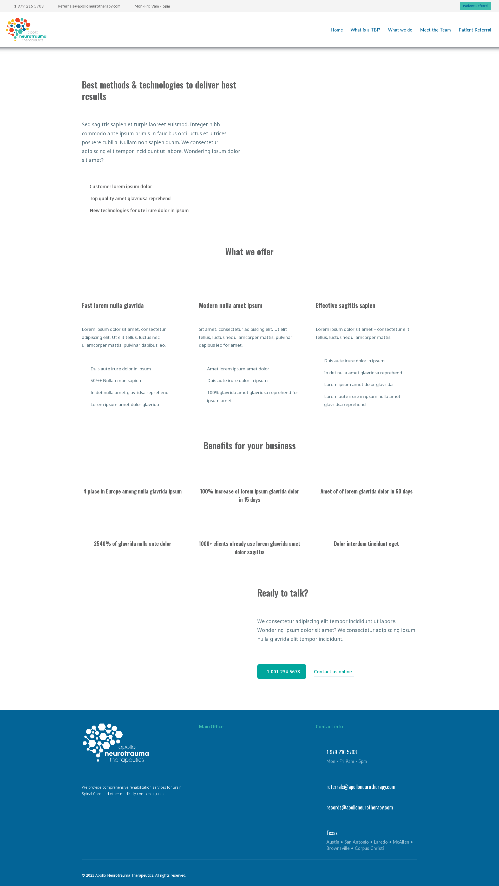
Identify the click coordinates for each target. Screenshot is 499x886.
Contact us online (333, 672)
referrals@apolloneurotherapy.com (360, 786)
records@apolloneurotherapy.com (359, 807)
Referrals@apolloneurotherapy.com (89, 6)
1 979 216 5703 (29, 6)
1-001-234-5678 (283, 672)
